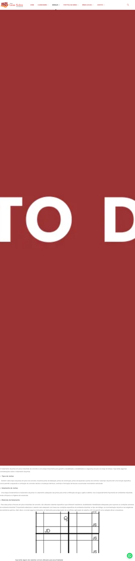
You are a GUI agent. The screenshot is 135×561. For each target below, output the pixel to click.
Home (32, 5)
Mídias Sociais (87, 5)
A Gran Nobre (42, 5)
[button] (129, 555)
